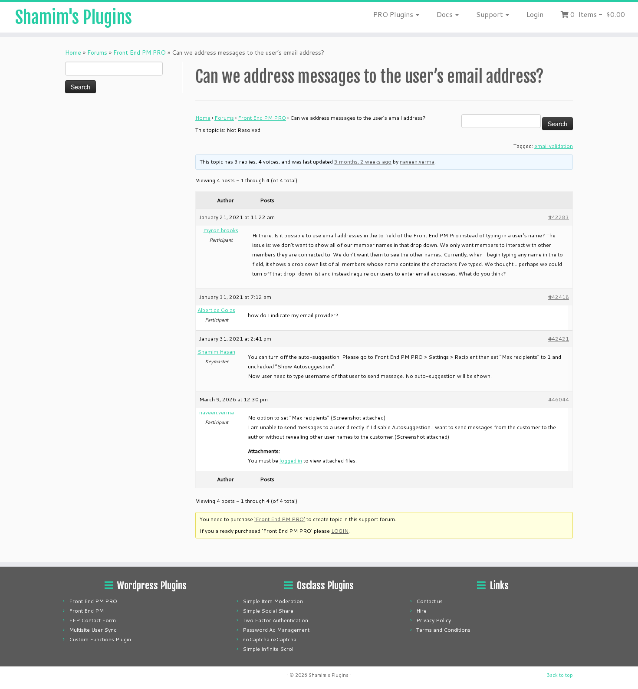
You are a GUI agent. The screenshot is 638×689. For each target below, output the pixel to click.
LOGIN (340, 531)
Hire (421, 610)
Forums (97, 52)
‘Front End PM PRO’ (279, 519)
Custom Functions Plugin (100, 639)
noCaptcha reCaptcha (269, 639)
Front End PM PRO (139, 52)
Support (490, 14)
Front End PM (86, 610)
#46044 (558, 399)
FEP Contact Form (92, 620)
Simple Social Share (268, 610)
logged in (291, 460)
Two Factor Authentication (275, 620)
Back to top (559, 675)
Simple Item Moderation (273, 601)
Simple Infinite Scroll (269, 649)
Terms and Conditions (443, 629)
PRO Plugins (394, 14)
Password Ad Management (276, 629)
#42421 (558, 338)
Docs (445, 14)
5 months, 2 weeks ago (362, 161)
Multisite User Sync (92, 629)
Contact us (429, 601)
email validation (553, 146)
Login (534, 14)
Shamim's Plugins (73, 17)
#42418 (558, 297)
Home (73, 52)
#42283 (558, 217)
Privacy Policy (433, 620)
